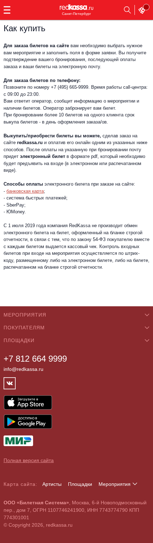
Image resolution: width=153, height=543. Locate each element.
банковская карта (25, 191)
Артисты (52, 484)
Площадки (80, 484)
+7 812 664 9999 (35, 358)
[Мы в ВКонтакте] (10, 383)
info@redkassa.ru (23, 369)
